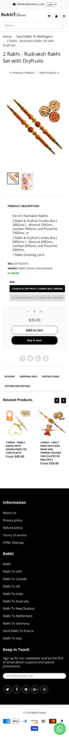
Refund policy (12, 528)
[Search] (63, 25)
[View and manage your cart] (49, 16)
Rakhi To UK (11, 586)
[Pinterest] (26, 689)
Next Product (48, 72)
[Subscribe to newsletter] (61, 676)
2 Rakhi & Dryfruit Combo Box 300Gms (37, 288)
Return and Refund (17, 386)
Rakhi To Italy (12, 638)
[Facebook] (17, 689)
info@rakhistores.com (31, 4)
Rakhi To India (13, 594)
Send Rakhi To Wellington (34, 36)
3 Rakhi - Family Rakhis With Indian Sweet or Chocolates (16, 447)
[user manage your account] (56, 16)
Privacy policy (12, 520)
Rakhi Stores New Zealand (35, 268)
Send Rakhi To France (18, 631)
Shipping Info (28, 376)
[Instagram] (44, 689)
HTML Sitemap (13, 543)
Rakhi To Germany (16, 623)
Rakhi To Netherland (17, 616)
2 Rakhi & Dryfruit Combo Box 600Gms (37, 297)
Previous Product (23, 72)
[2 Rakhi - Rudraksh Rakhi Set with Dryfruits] (34, 126)
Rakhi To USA (12, 571)
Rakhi (7, 564)
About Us (9, 513)
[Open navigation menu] (64, 16)
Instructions (50, 376)
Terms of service (15, 535)
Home (7, 36)
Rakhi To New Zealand (18, 608)
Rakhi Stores (39, 712)
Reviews (10, 376)
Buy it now (34, 340)
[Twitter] (7, 689)
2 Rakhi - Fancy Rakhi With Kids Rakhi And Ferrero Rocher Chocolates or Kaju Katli (50, 451)
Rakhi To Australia (16, 601)
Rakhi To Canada (15, 579)
